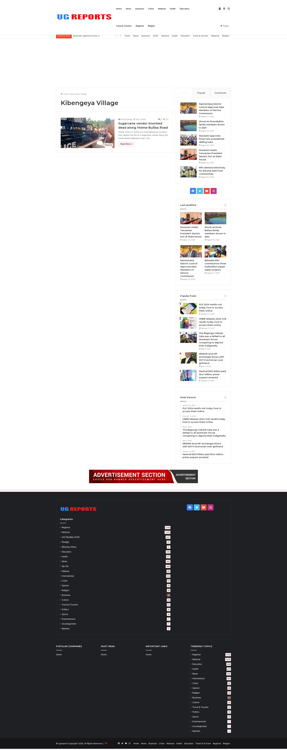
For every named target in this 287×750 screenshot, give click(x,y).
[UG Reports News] (85, 17)
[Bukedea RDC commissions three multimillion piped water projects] (215, 251)
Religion (151, 26)
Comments (220, 92)
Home (119, 8)
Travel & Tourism (124, 26)
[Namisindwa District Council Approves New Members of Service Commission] (188, 108)
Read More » (126, 144)
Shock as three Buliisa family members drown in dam (212, 124)
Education (184, 8)
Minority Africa (69, 547)
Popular (201, 92)
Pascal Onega (126, 119)
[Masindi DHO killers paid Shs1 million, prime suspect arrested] (188, 375)
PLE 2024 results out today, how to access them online (211, 307)
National (162, 8)
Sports (65, 614)
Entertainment (68, 619)
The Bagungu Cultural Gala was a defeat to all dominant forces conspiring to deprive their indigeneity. (212, 339)
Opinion (65, 585)
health (173, 8)
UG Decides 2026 (71, 537)
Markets (66, 628)
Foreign (65, 542)
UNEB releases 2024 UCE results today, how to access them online (212, 321)
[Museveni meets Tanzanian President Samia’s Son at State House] (188, 154)
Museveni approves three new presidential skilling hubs (99, 36)
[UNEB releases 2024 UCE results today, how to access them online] (188, 323)
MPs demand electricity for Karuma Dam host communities (212, 170)
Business (139, 8)
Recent (184, 92)
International (68, 576)
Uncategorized (69, 624)
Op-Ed (65, 566)
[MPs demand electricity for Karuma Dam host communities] (188, 171)
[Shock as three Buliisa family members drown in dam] (188, 125)
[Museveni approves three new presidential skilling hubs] (188, 140)
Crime (151, 8)
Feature (65, 571)
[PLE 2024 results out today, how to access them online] (188, 308)
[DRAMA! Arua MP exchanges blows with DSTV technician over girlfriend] (188, 357)
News (128, 8)
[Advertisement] (143, 62)
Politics (65, 609)
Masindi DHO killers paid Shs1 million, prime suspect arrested (212, 374)
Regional (140, 26)
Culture (65, 600)
